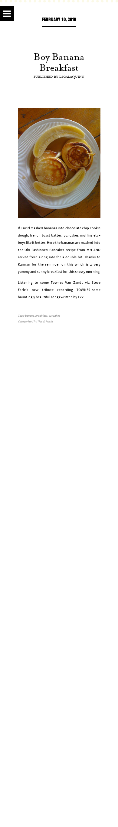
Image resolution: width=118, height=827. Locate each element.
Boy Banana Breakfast (59, 62)
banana (29, 316)
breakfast (41, 316)
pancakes (54, 316)
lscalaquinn (71, 76)
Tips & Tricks (45, 321)
